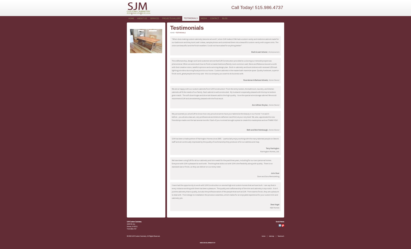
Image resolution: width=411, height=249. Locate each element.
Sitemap (271, 236)
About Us (142, 18)
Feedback (281, 236)
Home (131, 18)
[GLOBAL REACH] (205, 245)
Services (154, 18)
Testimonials (191, 18)
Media (204, 18)
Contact (214, 18)
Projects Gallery (171, 18)
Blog (224, 18)
